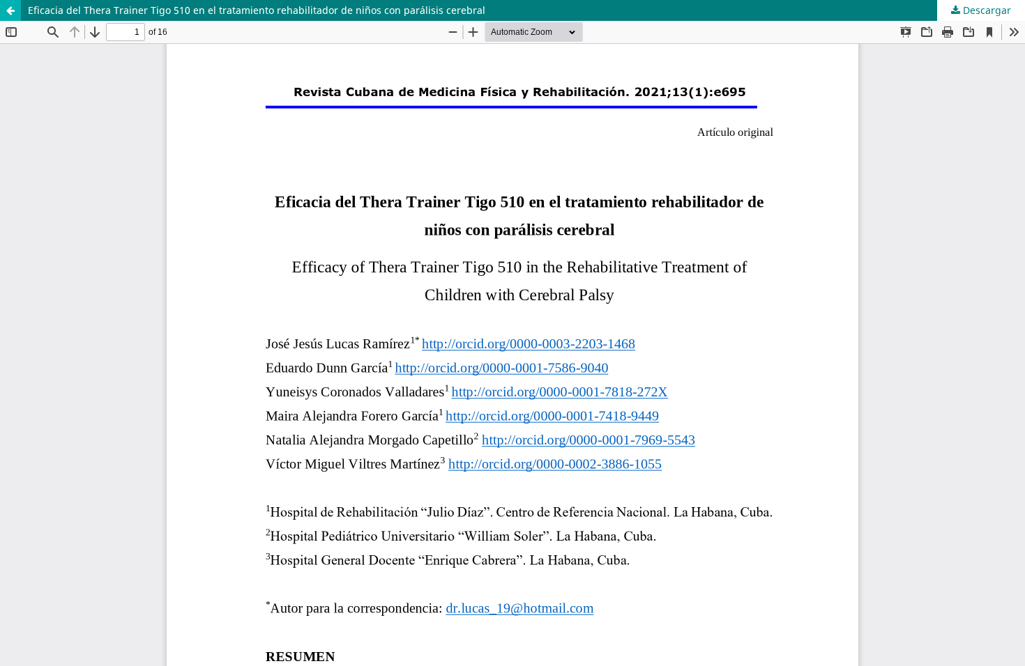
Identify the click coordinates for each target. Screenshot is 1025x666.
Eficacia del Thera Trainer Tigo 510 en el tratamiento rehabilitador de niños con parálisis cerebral (256, 10)
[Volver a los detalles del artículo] (10, 10)
